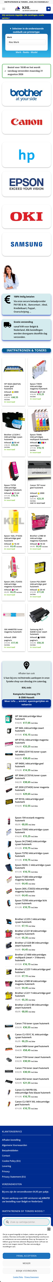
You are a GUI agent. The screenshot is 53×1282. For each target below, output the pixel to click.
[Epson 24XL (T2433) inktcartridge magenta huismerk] (13, 567)
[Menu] (3, 8)
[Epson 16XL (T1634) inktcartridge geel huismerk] (13, 521)
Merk (9, 37)
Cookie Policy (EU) (11, 1160)
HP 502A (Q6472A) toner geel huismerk (12, 386)
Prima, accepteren (26, 1255)
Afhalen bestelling (11, 1139)
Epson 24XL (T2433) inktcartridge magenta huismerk (13, 584)
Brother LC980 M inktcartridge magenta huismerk (38, 538)
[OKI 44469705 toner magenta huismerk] (13, 614)
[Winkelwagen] (48, 9)
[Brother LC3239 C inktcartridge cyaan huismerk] (13, 420)
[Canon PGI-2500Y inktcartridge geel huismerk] (39, 567)
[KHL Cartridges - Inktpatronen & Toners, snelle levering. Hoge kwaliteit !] (26, 8)
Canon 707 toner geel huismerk (38, 486)
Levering (6, 1166)
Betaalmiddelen (10, 1150)
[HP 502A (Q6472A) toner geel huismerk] (13, 369)
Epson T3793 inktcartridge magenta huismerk (13, 487)
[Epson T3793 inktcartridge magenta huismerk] (13, 470)
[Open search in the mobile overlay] (26, 1222)
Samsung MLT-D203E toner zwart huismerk (38, 631)
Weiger (26, 1263)
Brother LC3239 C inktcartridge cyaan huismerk (13, 437)
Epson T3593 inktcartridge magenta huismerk (38, 386)
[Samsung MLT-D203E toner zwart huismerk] (39, 614)
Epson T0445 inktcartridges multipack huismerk (39, 437)
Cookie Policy (18, 1277)
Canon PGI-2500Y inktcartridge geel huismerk (38, 584)
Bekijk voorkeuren (26, 1270)
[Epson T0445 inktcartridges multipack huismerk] (39, 420)
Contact (6, 1155)
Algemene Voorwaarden (14, 1145)
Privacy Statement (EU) (14, 1176)
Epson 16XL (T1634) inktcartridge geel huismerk (13, 538)
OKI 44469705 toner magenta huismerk (13, 630)
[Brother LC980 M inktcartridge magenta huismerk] (39, 521)
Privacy (6, 1171)
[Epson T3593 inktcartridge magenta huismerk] (39, 369)
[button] (49, 1229)
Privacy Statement (31, 1277)
